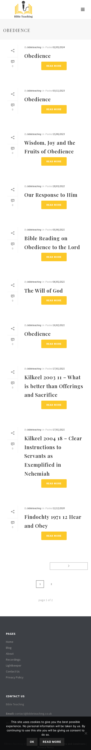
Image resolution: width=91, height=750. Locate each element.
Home (9, 642)
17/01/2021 (59, 368)
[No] (86, 733)
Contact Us (13, 671)
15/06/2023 (59, 134)
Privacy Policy (14, 677)
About (10, 654)
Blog (9, 648)
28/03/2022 (59, 186)
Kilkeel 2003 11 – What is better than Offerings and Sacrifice (53, 386)
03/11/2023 (59, 90)
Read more (52, 741)
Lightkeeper (13, 665)
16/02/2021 (59, 325)
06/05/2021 (59, 281)
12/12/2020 (59, 508)
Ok (32, 741)
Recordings (13, 659)
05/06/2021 (59, 229)
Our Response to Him (50, 194)
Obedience (37, 55)
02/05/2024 (59, 47)
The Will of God (43, 290)
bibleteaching (34, 47)
